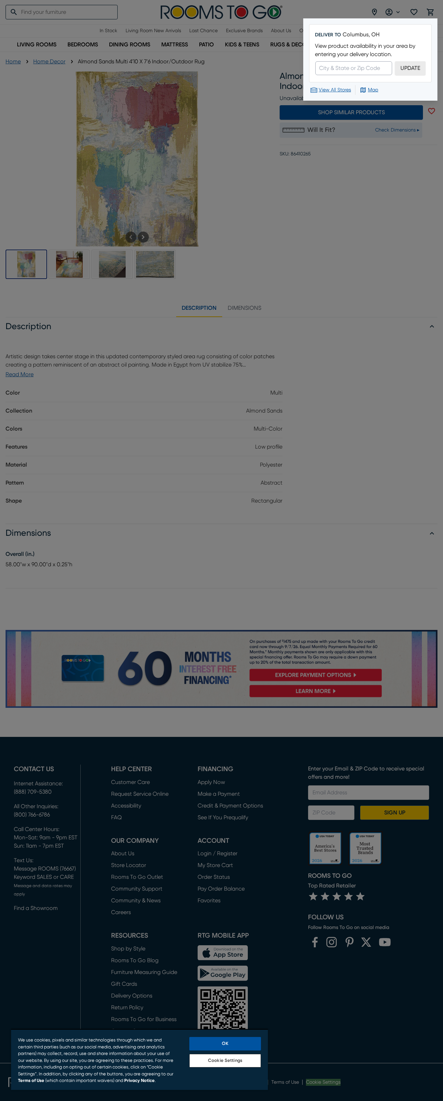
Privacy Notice (139, 1081)
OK (225, 1043)
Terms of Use (31, 1081)
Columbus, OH (361, 34)
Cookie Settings (225, 1060)
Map (373, 90)
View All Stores (335, 90)
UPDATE (410, 68)
